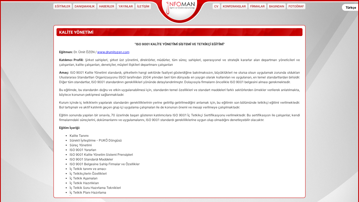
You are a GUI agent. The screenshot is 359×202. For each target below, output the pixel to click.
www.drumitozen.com (113, 52)
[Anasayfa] (179, 10)
